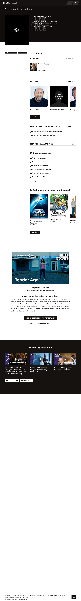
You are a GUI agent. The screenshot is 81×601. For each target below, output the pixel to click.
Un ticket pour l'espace (36, 222)
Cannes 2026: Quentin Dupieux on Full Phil (39, 369)
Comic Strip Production (56, 23)
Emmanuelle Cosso (58, 110)
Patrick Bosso (53, 21)
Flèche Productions (49, 135)
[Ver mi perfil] (76, 3)
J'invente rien (55, 220)
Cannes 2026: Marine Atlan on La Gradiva (65, 369)
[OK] (74, 597)
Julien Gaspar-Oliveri (48, 296)
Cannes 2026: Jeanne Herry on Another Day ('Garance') (13, 370)
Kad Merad (34, 110)
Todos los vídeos (26, 380)
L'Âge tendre (28, 296)
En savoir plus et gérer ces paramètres (16, 599)
